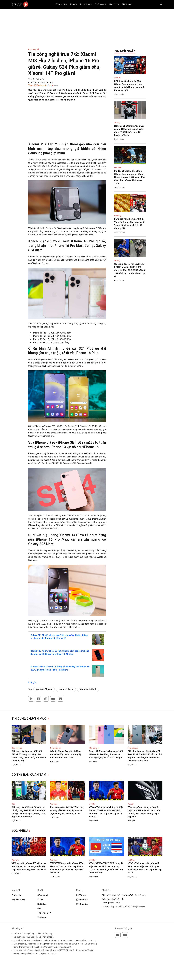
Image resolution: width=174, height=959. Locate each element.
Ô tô (13, 804)
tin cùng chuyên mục (29, 719)
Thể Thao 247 (44, 913)
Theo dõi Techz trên (37, 85)
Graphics (83, 904)
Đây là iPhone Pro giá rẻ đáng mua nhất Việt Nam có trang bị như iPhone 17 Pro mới (65, 754)
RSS (39, 908)
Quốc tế (117, 78)
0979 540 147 (118, 899)
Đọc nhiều (20, 831)
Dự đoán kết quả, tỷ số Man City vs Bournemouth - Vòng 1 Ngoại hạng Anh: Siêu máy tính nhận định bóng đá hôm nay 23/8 (129, 177)
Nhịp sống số (33, 49)
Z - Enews (99, 4)
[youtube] (53, 699)
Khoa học (113, 4)
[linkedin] (60, 699)
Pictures (83, 900)
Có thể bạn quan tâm (29, 775)
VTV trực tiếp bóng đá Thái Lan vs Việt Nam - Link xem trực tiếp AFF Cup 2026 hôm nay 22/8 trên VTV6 (29, 866)
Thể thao (126, 4)
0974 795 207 (125, 906)
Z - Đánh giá (85, 4)
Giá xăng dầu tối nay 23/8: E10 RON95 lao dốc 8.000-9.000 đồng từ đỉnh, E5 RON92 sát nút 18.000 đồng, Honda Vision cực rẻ (130, 270)
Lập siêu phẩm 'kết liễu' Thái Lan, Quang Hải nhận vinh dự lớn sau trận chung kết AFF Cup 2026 (67, 810)
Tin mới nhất (124, 51)
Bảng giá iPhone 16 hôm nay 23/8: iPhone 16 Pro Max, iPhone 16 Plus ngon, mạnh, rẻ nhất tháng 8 (106, 754)
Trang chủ (16, 895)
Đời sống (117, 216)
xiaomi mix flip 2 (88, 689)
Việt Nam (117, 168)
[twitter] (31, 699)
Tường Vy (40, 79)
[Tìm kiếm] (159, 4)
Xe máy (117, 123)
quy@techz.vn (114, 902)
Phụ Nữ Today (18, 900)
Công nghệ (60, 4)
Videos (82, 895)
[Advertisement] (67, 123)
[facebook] (38, 699)
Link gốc (32, 682)
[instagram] (46, 699)
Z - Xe (72, 4)
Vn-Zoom (41, 917)
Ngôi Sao (41, 904)
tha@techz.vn (139, 906)
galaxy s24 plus (44, 689)
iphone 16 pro (66, 689)
